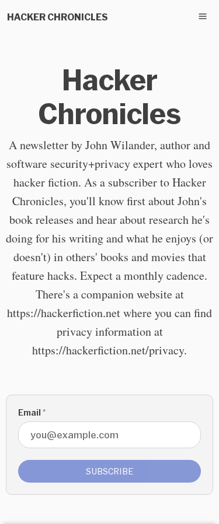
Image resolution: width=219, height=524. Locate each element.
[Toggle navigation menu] (202, 16)
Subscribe (110, 471)
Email (32, 412)
